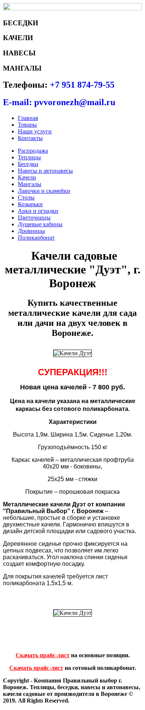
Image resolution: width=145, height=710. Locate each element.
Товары (27, 124)
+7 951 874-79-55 (82, 85)
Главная (28, 118)
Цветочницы (34, 217)
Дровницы (31, 231)
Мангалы (29, 184)
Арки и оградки (38, 211)
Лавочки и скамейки (44, 191)
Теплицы (29, 157)
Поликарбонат (36, 237)
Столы (26, 197)
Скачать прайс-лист (43, 655)
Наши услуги (35, 131)
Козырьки (30, 204)
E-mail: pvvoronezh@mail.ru (59, 102)
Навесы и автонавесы (45, 171)
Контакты (30, 138)
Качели (27, 177)
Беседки (28, 164)
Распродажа (33, 150)
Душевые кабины (40, 224)
